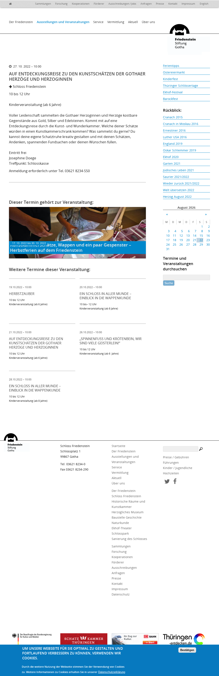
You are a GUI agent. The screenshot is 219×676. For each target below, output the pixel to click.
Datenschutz (121, 594)
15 (201, 235)
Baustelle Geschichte (127, 517)
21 (194, 240)
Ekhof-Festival (173, 92)
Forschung (61, 4)
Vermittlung (115, 22)
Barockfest (170, 99)
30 (208, 244)
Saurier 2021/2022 (176, 177)
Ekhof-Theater (122, 528)
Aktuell (133, 22)
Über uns (148, 22)
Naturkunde (120, 523)
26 (181, 244)
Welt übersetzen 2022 (178, 190)
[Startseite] (13, 3)
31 (168, 249)
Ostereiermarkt (174, 72)
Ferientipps (171, 66)
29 (201, 244)
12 (181, 235)
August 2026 (186, 207)
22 (201, 240)
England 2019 (172, 144)
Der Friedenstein (21, 22)
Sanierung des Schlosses (129, 539)
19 (181, 240)
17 (168, 240)
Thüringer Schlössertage (180, 86)
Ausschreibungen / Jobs (122, 4)
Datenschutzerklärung (111, 672)
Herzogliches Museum (128, 512)
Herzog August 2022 (177, 197)
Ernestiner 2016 (174, 130)
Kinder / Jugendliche (177, 468)
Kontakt (172, 4)
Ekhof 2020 (171, 157)
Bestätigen (187, 650)
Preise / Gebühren (176, 457)
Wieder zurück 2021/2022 (181, 183)
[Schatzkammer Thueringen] (83, 640)
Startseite (118, 446)
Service (98, 22)
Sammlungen (43, 4)
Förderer (99, 4)
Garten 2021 (172, 163)
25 (174, 244)
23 (208, 240)
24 (168, 244)
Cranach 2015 (173, 117)
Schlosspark (120, 533)
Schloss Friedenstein (126, 496)
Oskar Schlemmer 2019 (179, 150)
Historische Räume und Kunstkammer (128, 504)
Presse (160, 4)
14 (194, 235)
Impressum (188, 4)
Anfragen (146, 4)
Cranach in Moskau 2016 (180, 124)
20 (187, 240)
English (204, 4)
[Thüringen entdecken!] (186, 640)
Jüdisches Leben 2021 (178, 170)
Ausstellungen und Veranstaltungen (63, 22)
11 (174, 235)
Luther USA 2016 (175, 137)
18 (174, 240)
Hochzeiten (171, 473)
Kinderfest (170, 79)
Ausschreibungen (124, 568)
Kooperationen (80, 4)
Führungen (171, 462)
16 (208, 235)
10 (168, 235)
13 (187, 235)
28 (194, 244)
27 (187, 244)
